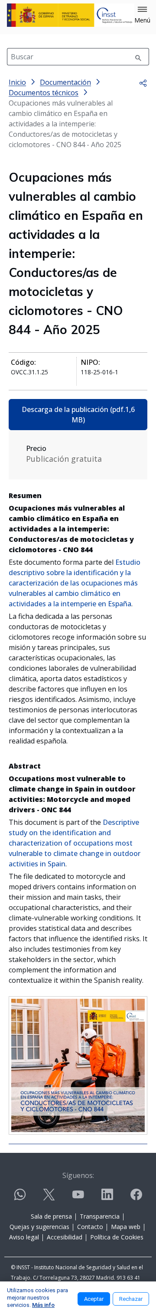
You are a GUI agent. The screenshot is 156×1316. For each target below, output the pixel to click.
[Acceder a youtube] (78, 1198)
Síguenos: (78, 1175)
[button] (142, 15)
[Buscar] (138, 56)
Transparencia (100, 1216)
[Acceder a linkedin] (107, 1198)
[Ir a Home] (70, 15)
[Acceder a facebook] (136, 1198)
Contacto (90, 1227)
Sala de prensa (51, 1216)
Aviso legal (24, 1237)
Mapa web (125, 1227)
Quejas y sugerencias (39, 1227)
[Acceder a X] (49, 1198)
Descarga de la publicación (78, 415)
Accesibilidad (64, 1237)
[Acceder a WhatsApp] (20, 1198)
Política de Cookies (116, 1237)
